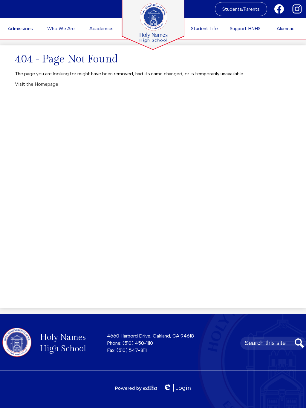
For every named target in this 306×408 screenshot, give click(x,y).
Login (179, 388)
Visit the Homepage (36, 84)
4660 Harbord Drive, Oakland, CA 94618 (150, 336)
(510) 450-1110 (138, 343)
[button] (20, 28)
